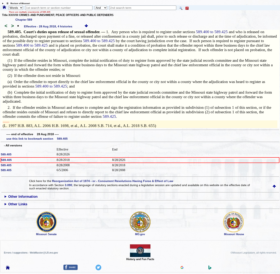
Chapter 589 (23, 19)
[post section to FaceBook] (70, 269)
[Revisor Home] (8, 268)
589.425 (109, 116)
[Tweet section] (98, 269)
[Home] (4, 7)
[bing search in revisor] (209, 268)
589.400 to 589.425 (212, 32)
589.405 (6, 154)
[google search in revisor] (182, 268)
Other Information (23, 197)
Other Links (17, 204)
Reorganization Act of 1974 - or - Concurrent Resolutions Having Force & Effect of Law (112, 181)
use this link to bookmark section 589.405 (37, 138)
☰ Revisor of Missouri (17, 3)
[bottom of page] (86, 26)
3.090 (68, 185)
